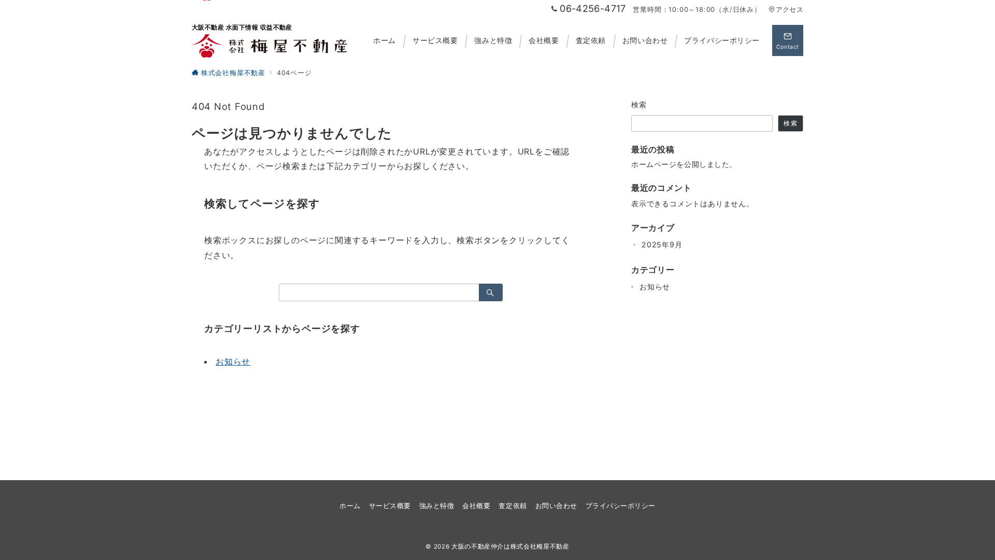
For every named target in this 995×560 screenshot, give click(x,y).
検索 (639, 104)
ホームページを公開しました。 (684, 164)
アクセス (789, 9)
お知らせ (233, 361)
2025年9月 (662, 244)
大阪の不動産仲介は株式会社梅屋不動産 (510, 546)
